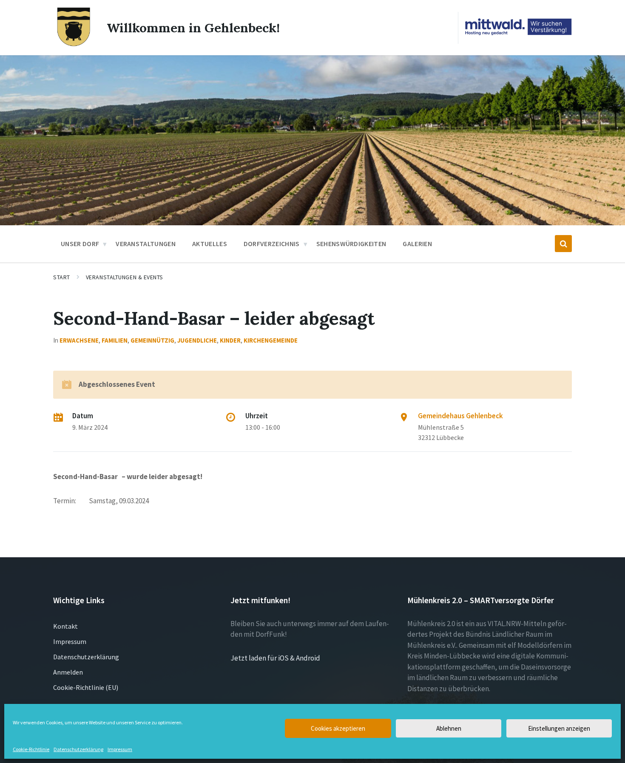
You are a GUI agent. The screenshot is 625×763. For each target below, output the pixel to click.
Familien (115, 340)
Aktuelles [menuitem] (209, 243)
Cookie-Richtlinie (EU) (85, 687)
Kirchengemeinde (271, 340)
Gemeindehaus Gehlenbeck (460, 415)
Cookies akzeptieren (338, 728)
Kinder (230, 340)
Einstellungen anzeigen (559, 728)
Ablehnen (448, 728)
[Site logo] (73, 44)
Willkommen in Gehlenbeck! (193, 28)
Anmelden (68, 672)
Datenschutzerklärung (78, 749)
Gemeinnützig (152, 340)
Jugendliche (197, 340)
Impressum (120, 749)
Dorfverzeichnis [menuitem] (272, 243)
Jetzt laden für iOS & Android (275, 658)
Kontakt (65, 626)
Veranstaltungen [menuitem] (146, 243)
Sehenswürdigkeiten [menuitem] (351, 243)
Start (61, 277)
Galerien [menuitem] (417, 243)
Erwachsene (79, 340)
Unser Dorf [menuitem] (80, 243)
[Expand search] (563, 243)
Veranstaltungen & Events (124, 277)
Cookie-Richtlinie (31, 749)
